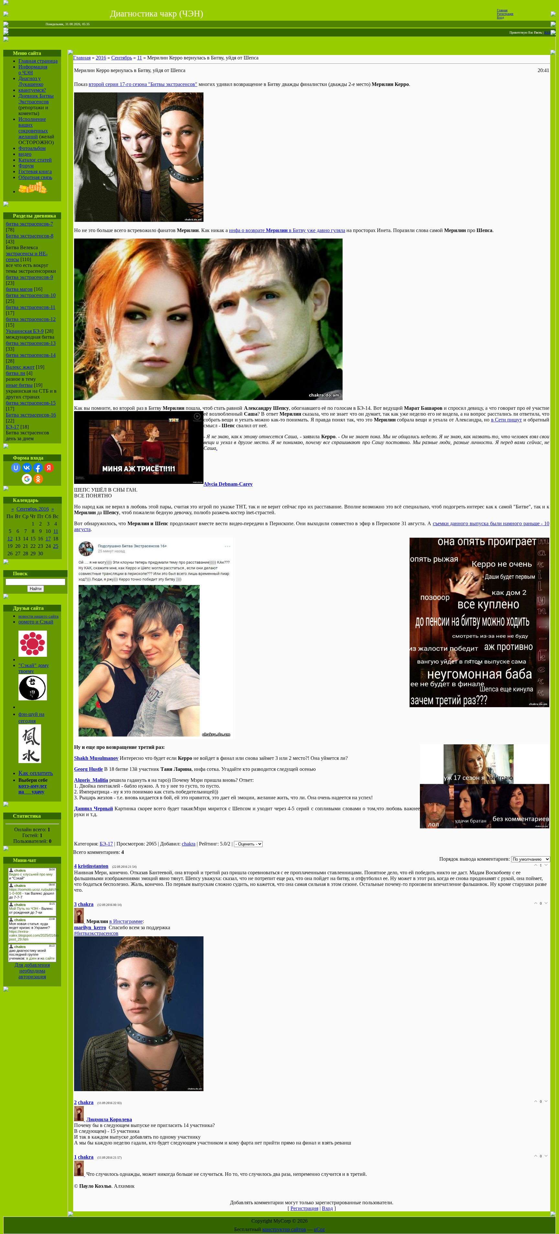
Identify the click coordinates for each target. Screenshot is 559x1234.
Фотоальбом (32, 148)
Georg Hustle (88, 769)
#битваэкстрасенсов (96, 933)
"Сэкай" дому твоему (33, 668)
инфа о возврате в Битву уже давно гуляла (287, 230)
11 (55, 531)
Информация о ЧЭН (32, 69)
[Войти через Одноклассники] (38, 479)
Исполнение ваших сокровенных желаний (33, 127)
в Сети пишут (506, 419)
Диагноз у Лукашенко (30, 81)
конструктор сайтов (284, 1229)
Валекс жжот (20, 367)
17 (48, 538)
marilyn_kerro (90, 927)
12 (10, 538)
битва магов (19, 289)
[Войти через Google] (27, 479)
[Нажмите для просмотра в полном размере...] (138, 220)
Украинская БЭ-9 (25, 331)
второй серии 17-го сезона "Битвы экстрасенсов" (143, 84)
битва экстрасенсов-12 (31, 319)
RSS (547, 32)
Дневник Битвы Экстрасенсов (36, 98)
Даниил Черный (93, 808)
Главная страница (38, 61)
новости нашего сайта (38, 616)
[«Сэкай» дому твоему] (32, 698)
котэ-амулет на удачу (32, 788)
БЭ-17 (12, 427)
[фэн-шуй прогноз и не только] (29, 761)
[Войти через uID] (16, 468)
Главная (502, 10)
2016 (101, 57)
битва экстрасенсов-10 (31, 295)
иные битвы (19, 385)
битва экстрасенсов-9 (29, 277)
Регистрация (505, 14)
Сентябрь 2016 (32, 509)
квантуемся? (32, 90)
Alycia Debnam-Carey (228, 484)
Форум (26, 165)
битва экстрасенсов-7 (29, 224)
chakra (188, 843)
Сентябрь (121, 57)
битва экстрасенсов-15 (31, 403)
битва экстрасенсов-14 (31, 355)
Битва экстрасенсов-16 (31, 415)
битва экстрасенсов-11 (30, 307)
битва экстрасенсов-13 (31, 343)
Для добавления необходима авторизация (32, 970)
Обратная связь (35, 177)
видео (24, 154)
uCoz (319, 1229)
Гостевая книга (35, 171)
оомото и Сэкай (35, 621)
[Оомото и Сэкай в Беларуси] (32, 655)
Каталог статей (35, 160)
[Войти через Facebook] (38, 468)
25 (55, 546)
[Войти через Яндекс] (49, 468)
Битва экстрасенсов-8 (29, 236)
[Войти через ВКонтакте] (27, 468)
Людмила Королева (109, 1119)
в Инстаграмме (126, 921)
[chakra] (80, 921)
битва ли (15, 373)
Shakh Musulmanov (96, 758)
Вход (500, 17)
